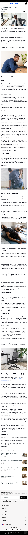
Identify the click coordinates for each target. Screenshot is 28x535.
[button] (14, 505)
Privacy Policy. (15, 501)
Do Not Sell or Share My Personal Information (14, 533)
